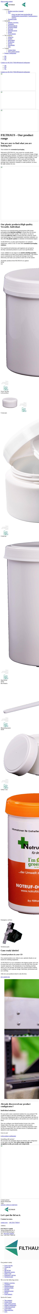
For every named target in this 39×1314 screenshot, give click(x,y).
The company (8, 1300)
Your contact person (10, 1303)
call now (3, 1205)
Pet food (6, 1289)
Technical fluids (8, 1288)
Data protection (8, 1310)
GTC (5, 1311)
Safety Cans (27, 16)
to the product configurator (8, 1136)
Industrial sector (8, 1291)
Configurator (26, 62)
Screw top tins (16, 14)
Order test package (9, 1307)
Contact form (8, 1302)
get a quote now (5, 977)
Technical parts (8, 1277)
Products (20, 62)
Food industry (8, 1294)
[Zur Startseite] (18, 6)
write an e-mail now (11, 1205)
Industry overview (9, 1283)
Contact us (4, 62)
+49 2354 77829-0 (12, 62)
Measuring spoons (19, 16)
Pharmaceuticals (9, 1286)
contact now (4, 1222)
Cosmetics (7, 1284)
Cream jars (23, 14)
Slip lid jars (7, 1270)
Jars (27, 14)
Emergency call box (10, 1275)
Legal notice (7, 1308)
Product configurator (10, 53)
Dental (6, 1292)
